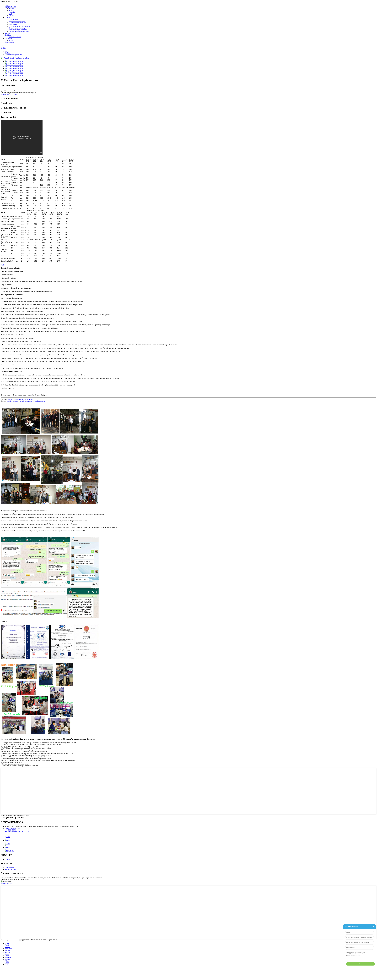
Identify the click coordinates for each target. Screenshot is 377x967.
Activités (11, 10)
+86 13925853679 (10, 830)
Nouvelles (8, 33)
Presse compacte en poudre (17, 21)
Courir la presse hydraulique (17, 28)
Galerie (11, 40)
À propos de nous (10, 7)
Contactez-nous (9, 42)
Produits (7, 17)
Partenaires (12, 12)
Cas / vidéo (8, 38)
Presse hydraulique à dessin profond (20, 26)
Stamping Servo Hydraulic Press (19, 31)
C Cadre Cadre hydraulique (17, 22)
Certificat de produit (15, 37)
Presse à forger (13, 19)
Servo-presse (13, 24)
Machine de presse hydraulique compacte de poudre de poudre (26, 401)
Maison (7, 5)
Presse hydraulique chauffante (18, 30)
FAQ (10, 14)
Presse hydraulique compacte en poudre (20, 399)
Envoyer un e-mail (6, 883)
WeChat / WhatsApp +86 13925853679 (17, 832)
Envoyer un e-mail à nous (9, 94)
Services (11, 15)
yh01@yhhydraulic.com (12, 828)
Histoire (11, 8)
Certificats (8, 35)
